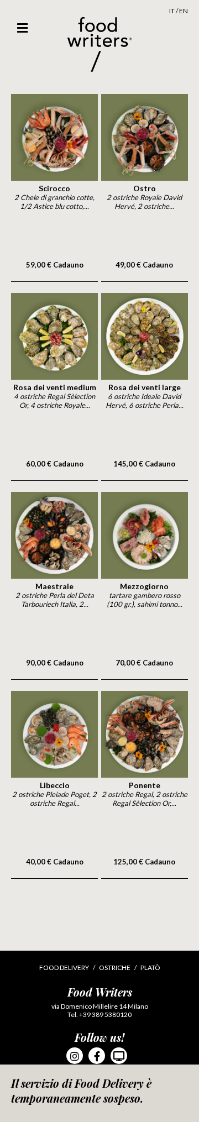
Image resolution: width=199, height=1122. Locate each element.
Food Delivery (64, 967)
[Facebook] (96, 1055)
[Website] (119, 1055)
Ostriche (114, 967)
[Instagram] (74, 1055)
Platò (150, 967)
